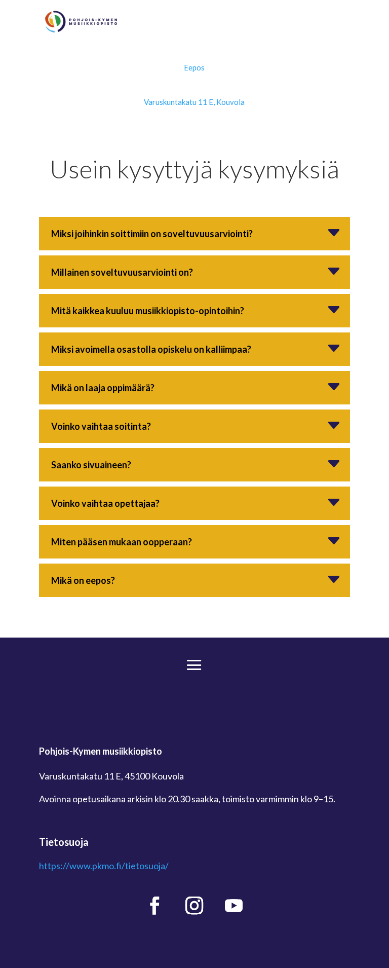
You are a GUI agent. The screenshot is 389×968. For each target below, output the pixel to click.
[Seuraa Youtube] (234, 905)
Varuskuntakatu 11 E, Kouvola (194, 101)
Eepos (194, 67)
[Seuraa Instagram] (194, 905)
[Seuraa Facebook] (155, 905)
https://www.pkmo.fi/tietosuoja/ (104, 865)
